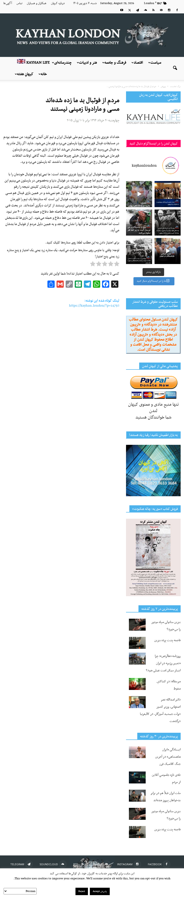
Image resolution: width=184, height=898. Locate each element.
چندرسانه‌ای (63, 62)
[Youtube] (121, 10)
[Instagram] (169, 10)
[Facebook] (177, 10)
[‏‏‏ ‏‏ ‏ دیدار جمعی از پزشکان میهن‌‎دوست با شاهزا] (168, 194)
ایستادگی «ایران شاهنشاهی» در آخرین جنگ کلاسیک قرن (168, 757)
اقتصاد (138, 62)
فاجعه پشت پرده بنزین (167, 640)
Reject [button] (81, 891)
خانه (44, 74)
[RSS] (153, 10)
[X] (129, 10)
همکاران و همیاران (36, 3)
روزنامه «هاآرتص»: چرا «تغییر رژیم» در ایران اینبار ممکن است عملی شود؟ (163, 663)
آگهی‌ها (7, 3)
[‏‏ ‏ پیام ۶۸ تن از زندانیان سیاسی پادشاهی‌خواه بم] (168, 222)
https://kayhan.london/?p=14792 (94, 306)
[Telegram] (137, 10)
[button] (175, 68)
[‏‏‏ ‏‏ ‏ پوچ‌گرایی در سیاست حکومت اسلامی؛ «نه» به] (139, 251)
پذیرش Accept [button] (100, 891)
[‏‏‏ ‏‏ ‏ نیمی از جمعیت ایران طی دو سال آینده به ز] (139, 222)
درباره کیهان (58, 3)
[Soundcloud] (145, 10)
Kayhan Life (37, 62)
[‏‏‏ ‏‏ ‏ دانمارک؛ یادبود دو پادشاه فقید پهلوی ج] (139, 194)
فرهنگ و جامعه (115, 62)
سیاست (155, 62)
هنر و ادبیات (88, 62)
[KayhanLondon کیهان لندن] (92, 35)
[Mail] (161, 10)
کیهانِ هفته (25, 74)
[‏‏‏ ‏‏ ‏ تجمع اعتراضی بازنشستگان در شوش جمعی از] (168, 251)
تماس (19, 3)
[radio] (116, 265)
